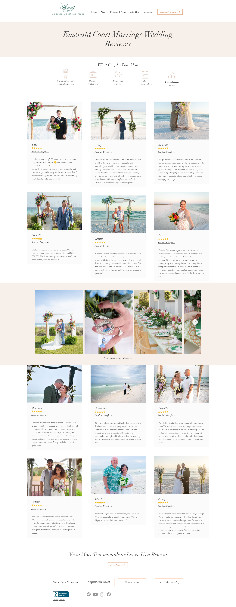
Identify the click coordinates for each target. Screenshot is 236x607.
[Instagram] (102, 594)
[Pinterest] (88, 594)
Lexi (34, 144)
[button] (147, 12)
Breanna (37, 408)
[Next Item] (195, 322)
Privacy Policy (59, 599)
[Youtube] (95, 594)
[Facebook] (108, 594)
